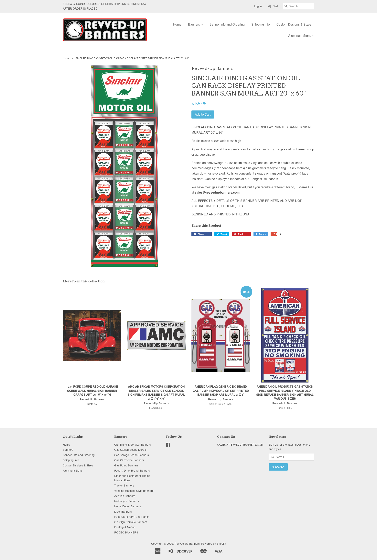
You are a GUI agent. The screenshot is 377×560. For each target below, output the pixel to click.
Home (177, 24)
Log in (258, 6)
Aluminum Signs (300, 35)
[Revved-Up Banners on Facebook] (168, 445)
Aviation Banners (124, 496)
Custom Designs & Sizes (293, 24)
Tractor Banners (124, 485)
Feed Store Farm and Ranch (131, 517)
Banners (194, 24)
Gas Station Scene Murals (130, 449)
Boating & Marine (124, 527)
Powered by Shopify (213, 543)
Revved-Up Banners (187, 543)
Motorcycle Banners (126, 501)
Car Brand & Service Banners (132, 444)
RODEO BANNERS (126, 532)
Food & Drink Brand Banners (132, 470)
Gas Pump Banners (126, 465)
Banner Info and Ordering (227, 24)
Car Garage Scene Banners (131, 455)
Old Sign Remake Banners (130, 522)
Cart (275, 6)
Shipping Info (260, 24)
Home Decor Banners (127, 506)
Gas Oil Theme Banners (129, 460)
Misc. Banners (123, 511)
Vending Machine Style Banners (134, 491)
